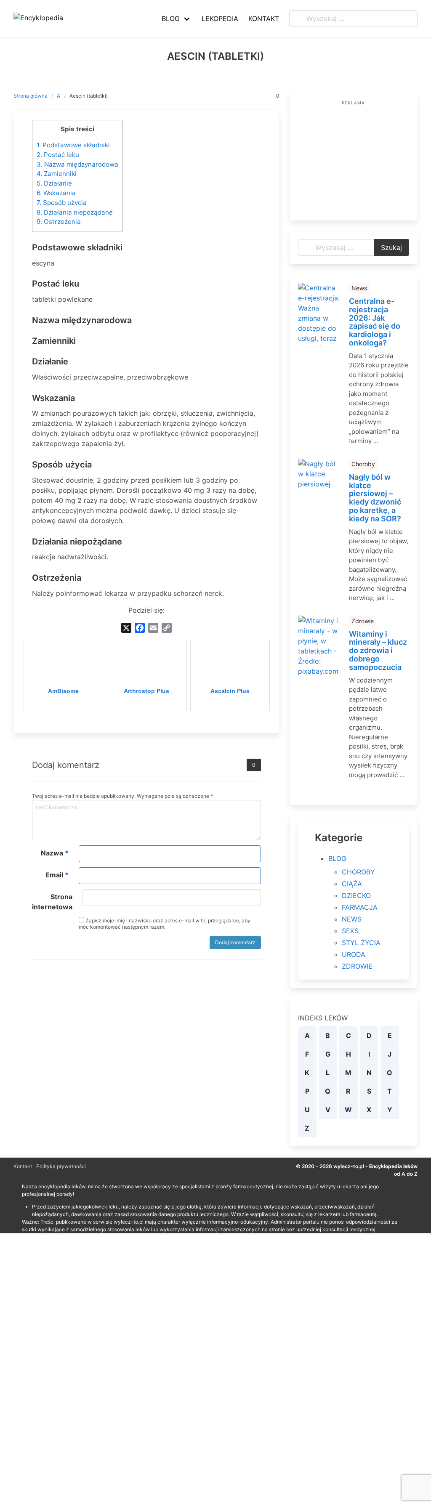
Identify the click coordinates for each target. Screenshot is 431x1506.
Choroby (363, 463)
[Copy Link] (166, 628)
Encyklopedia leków (393, 1166)
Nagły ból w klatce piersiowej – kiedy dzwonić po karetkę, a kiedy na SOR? (375, 498)
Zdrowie (362, 620)
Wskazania (56, 193)
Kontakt (22, 1166)
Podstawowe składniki (73, 145)
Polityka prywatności (61, 1166)
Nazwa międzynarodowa (77, 164)
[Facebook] (139, 628)
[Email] (153, 628)
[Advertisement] (353, 159)
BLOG (337, 858)
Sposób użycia (62, 203)
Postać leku (58, 155)
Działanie (54, 183)
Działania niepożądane (75, 212)
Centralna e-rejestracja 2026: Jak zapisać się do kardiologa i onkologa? (374, 322)
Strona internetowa (52, 901)
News (359, 288)
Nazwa (55, 853)
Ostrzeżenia (59, 222)
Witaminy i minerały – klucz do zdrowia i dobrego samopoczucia (378, 651)
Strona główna (30, 96)
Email (57, 875)
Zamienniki (57, 174)
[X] (126, 628)
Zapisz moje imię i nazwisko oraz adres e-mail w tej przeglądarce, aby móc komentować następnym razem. (164, 923)
